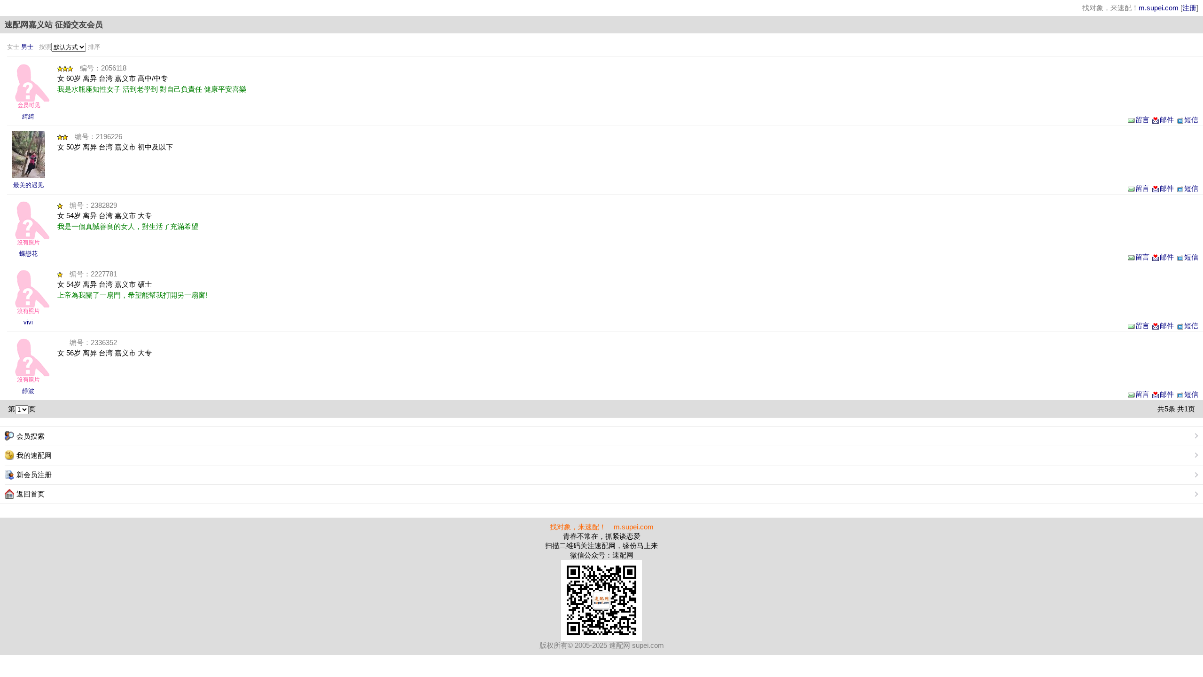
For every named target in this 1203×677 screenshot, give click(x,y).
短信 (1191, 120)
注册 (1189, 8)
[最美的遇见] (28, 154)
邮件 (1167, 120)
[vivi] (28, 291)
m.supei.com (1159, 8)
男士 (27, 46)
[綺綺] (28, 86)
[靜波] (28, 360)
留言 (1142, 120)
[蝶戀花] (28, 223)
